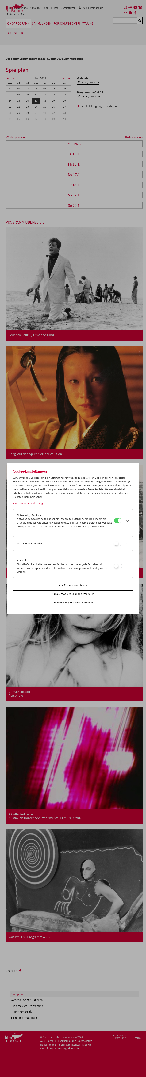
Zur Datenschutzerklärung (28, 503)
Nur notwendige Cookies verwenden (73, 602)
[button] (126, 521)
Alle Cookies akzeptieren (73, 585)
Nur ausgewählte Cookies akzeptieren (73, 593)
